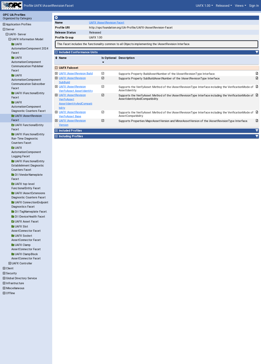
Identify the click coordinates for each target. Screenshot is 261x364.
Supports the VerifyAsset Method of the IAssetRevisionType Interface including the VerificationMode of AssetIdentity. (186, 88)
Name (59, 22)
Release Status (65, 32)
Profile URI (62, 27)
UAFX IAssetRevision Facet (106, 22)
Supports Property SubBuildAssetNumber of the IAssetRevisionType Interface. (169, 78)
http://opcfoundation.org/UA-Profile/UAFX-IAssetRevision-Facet (131, 27)
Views (239, 5)
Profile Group (64, 37)
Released (222, 5)
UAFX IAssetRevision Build (76, 73)
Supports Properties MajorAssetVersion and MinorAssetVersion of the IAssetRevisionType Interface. (183, 121)
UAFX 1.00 (203, 5)
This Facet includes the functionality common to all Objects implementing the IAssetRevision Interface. (123, 44)
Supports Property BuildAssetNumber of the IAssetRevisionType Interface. (167, 74)
